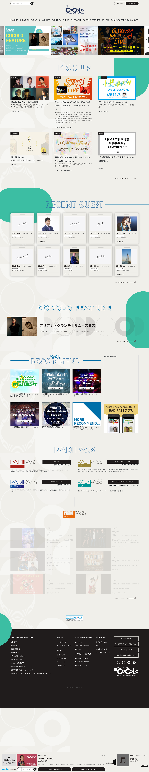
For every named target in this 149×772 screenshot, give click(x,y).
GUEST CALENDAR (28, 20)
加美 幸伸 (44, 761)
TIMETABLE (76, 20)
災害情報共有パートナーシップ (21, 670)
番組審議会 (14, 652)
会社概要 (13, 642)
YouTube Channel (82, 646)
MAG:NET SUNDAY (45, 759)
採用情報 (13, 646)
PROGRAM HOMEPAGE (88, 769)
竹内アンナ (74, 223)
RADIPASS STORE (82, 662)
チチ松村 (22, 223)
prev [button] (2, 27)
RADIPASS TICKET (82, 658)
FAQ (108, 20)
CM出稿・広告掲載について (126, 655)
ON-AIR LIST (45, 20)
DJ (103, 20)
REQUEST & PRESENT (54, 769)
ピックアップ (61, 642)
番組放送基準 (15, 649)
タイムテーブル (101, 642)
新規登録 (132, 3)
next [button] (139, 27)
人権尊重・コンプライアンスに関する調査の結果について (31, 673)
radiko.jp (79, 642)
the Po (48, 256)
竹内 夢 (100, 223)
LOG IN (120, 3)
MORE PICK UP (121, 179)
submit (35, 769)
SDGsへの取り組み (17, 663)
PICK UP (14, 20)
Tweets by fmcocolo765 (110, 356)
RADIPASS (61, 655)
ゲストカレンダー (102, 649)
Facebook (61, 662)
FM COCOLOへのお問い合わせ (126, 644)
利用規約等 (13, 769)
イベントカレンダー (64, 646)
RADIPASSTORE (118, 20)
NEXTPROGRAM (109, 762)
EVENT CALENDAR (60, 20)
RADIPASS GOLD (81, 665)
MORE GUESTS (121, 282)
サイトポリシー (16, 659)
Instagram (61, 665)
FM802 (78, 649)
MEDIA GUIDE (126, 639)
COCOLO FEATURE (91, 20)
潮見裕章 (101, 256)
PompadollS (22, 256)
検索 (32, 3)
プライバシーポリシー (18, 656)
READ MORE (122, 341)
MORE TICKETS (121, 598)
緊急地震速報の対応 (17, 666)
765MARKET (133, 20)
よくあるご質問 (126, 650)
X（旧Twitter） (62, 658)
